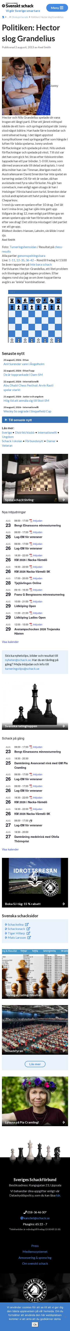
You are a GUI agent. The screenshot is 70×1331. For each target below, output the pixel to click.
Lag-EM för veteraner (28, 537)
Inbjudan (37, 520)
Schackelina (15, 924)
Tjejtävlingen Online (27, 583)
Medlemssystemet (35, 1251)
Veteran (7, 445)
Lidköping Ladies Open (30, 617)
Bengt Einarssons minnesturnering (37, 525)
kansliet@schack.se (37, 1218)
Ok (35, 1324)
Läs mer (35, 1064)
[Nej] (65, 1317)
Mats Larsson (16, 937)
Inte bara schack (41, 264)
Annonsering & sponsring (35, 1257)
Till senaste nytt (20, 420)
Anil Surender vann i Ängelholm (24, 364)
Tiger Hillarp (16, 933)
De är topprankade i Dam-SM (23, 374)
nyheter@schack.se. (18, 660)
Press (35, 1245)
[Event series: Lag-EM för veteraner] (30, 820)
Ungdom (8, 436)
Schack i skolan (12, 441)
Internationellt (47, 432)
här (58, 1195)
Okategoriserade (19, 17)
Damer (51, 441)
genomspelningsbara (31, 255)
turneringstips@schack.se (22, 668)
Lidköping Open (25, 606)
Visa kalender (10, 642)
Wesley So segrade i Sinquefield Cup (27, 411)
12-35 (20, 260)
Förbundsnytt (34, 441)
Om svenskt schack (35, 1263)
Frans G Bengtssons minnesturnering (39, 594)
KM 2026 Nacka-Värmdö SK (32, 571)
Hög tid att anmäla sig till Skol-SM (26, 400)
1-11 (12, 260)
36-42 (30, 260)
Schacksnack (16, 928)
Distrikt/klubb (25, 432)
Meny (55, 8)
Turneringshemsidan (23, 247)
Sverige (7, 432)
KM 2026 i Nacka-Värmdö (30, 560)
